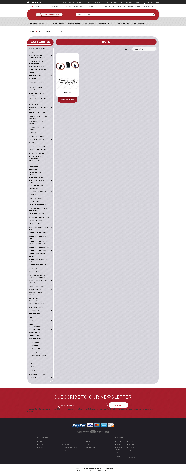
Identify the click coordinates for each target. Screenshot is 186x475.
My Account (114, 2)
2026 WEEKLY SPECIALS (37, 49)
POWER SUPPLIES (35, 289)
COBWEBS (34, 345)
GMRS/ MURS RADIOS (36, 153)
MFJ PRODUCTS (34, 224)
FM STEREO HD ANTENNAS (38, 150)
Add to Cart (67, 100)
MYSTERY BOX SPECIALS (37, 265)
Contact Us (79, 2)
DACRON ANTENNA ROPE (38, 139)
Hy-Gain (87, 444)
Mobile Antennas (105, 23)
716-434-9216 (37, 2)
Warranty (89, 2)
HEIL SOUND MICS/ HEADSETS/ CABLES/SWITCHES (36, 175)
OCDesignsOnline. (103, 470)
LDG (63, 441)
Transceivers (89, 451)
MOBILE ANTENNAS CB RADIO (39, 247)
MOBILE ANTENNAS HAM (37, 250)
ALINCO (31, 52)
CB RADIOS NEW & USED (37, 113)
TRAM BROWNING (35, 310)
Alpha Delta (66, 444)
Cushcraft (88, 441)
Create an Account (135, 2)
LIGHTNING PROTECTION (37, 205)
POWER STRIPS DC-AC (36, 286)
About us (120, 441)
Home (64, 2)
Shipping (105, 2)
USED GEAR (33, 320)
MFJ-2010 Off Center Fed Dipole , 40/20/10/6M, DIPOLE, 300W (68, 82)
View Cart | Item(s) (153, 2)
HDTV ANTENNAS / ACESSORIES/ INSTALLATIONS (35, 158)
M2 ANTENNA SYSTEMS (37, 214)
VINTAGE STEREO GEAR (37, 329)
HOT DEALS (33, 377)
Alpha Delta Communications (39, 354)
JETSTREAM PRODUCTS (37, 191)
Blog (118, 456)
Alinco (41, 447)
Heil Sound (65, 451)
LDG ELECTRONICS (35, 198)
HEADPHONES (33, 169)
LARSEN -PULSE (34, 195)
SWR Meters (139, 23)
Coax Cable (89, 23)
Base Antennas (74, 23)
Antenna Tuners (57, 23)
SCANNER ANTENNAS (36, 304)
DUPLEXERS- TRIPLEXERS (37, 146)
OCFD (32, 367)
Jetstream (42, 451)
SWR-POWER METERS (36, 307)
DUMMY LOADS (34, 143)
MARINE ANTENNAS (36, 220)
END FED (33, 360)
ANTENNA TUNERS (35, 75)
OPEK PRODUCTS (35, 268)
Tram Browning (90, 447)
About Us (71, 2)
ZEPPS (33, 370)
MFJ (40, 441)
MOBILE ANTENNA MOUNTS (38, 233)
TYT (30, 317)
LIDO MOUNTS (34, 201)
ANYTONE (32, 79)
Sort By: (128, 49)
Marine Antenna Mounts (39, 217)
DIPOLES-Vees (35, 349)
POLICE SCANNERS (35, 271)
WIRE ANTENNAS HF (36, 338)
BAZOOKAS (35, 342)
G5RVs (33, 363)
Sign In (123, 2)
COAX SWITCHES (35, 133)
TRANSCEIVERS (34, 314)
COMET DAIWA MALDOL (37, 136)
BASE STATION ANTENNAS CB (39, 98)
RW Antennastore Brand (70, 447)
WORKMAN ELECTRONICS (38, 374)
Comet (41, 444)
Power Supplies (123, 23)
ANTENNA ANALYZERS (37, 23)
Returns (97, 2)
